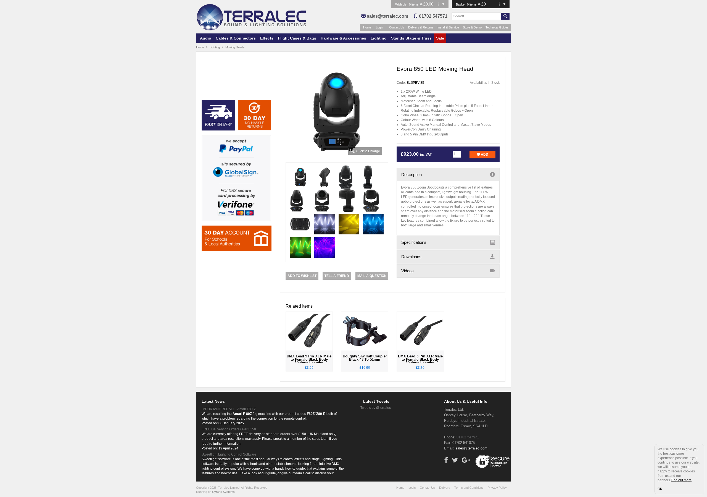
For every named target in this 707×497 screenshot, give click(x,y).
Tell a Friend (337, 276)
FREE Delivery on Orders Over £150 (229, 429)
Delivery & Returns (421, 27)
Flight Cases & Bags (297, 38)
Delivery (444, 487)
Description (411, 174)
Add (484, 154)
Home (367, 27)
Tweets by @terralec (375, 408)
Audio (205, 38)
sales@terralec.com (387, 16)
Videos (407, 270)
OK (660, 489)
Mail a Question (372, 276)
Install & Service (448, 27)
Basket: (461, 4)
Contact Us (396, 27)
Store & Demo (472, 27)
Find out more (681, 480)
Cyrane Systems (223, 491)
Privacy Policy (497, 487)
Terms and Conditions (469, 487)
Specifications (413, 242)
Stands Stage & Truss (411, 38)
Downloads (411, 256)
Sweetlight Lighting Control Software (229, 454)
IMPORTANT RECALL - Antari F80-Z (229, 409)
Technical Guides (497, 27)
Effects (266, 38)
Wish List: (402, 4)
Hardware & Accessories (343, 38)
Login (379, 27)
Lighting (379, 38)
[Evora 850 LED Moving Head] (337, 111)
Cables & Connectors (236, 38)
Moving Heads (235, 47)
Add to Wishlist (301, 276)
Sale (440, 38)
